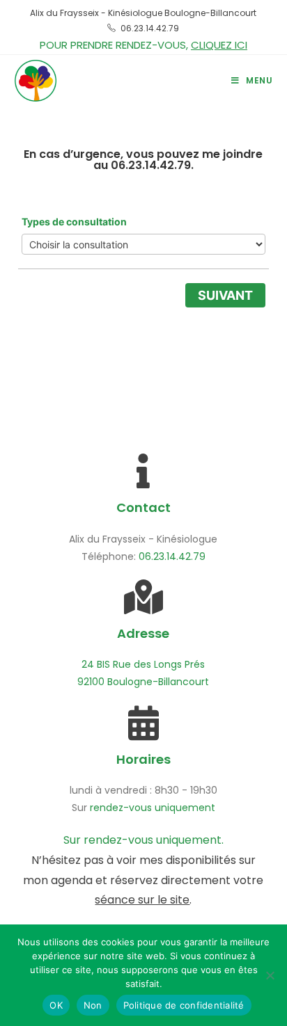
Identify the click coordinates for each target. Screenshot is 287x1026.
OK (56, 1005)
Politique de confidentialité (184, 1005)
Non (93, 1005)
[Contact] (143, 471)
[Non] (270, 975)
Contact (143, 507)
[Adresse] (143, 596)
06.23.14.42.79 (150, 28)
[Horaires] (143, 722)
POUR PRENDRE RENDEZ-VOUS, (143, 45)
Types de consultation (74, 221)
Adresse (143, 633)
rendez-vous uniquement (152, 808)
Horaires (143, 759)
